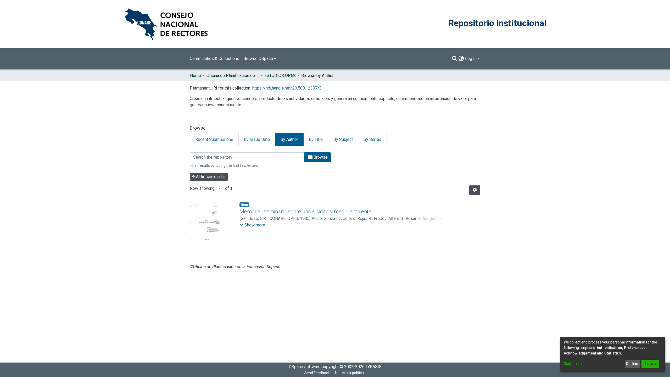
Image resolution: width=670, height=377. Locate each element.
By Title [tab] (316, 139)
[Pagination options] (474, 190)
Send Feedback (317, 373)
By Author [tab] (289, 139)
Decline (632, 364)
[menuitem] (259, 58)
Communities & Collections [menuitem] (214, 58)
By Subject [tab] (343, 139)
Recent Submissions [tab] (214, 139)
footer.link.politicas (350, 373)
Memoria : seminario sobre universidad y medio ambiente (305, 211)
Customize (573, 364)
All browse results (210, 177)
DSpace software (305, 366)
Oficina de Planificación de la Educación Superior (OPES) (232, 75)
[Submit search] (454, 59)
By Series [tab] (372, 139)
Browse (320, 157)
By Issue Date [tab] (257, 139)
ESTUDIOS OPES (280, 75)
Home (195, 75)
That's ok (650, 364)
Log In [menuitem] (471, 58)
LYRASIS (374, 366)
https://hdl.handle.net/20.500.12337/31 (288, 88)
